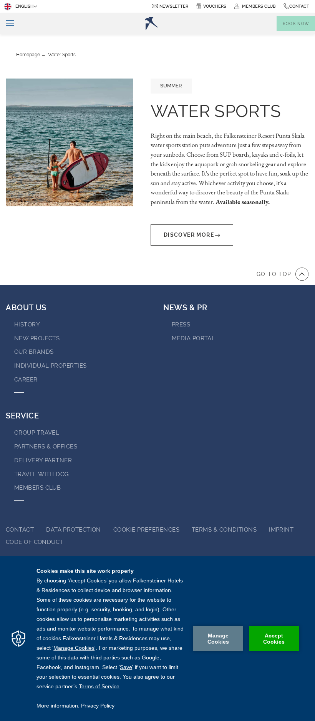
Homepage (28, 54)
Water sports (62, 54)
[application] (157, 638)
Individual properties (50, 365)
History (27, 324)
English (24, 6)
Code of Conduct (34, 542)
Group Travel (36, 432)
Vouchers (214, 6)
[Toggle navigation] (7, 23)
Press (181, 324)
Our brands (34, 351)
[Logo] (151, 23)
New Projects (37, 338)
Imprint (281, 529)
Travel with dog (41, 474)
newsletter (173, 6)
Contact (299, 6)
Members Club (37, 487)
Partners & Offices (45, 446)
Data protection (73, 529)
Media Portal (193, 338)
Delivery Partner (43, 460)
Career (26, 379)
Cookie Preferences (146, 529)
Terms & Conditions (224, 529)
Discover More (189, 235)
